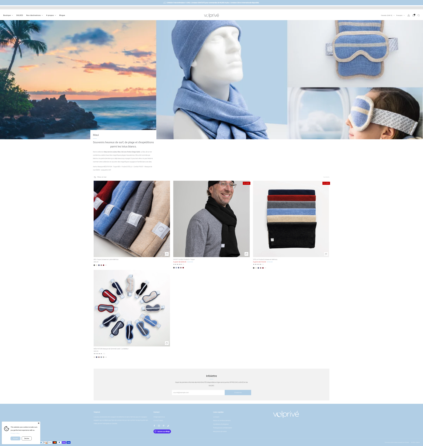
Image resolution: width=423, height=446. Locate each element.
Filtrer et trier (102, 177)
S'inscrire (238, 392)
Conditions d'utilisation (221, 424)
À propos (50, 15)
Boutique (7, 15)
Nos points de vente (220, 431)
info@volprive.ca (159, 417)
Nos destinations (33, 15)
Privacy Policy (15, 433)
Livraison (216, 417)
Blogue (62, 15)
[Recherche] (418, 15)
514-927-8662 (158, 420)
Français (399, 15)
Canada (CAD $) (387, 15)
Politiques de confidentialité (222, 428)
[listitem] (211, 2)
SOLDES (19, 15)
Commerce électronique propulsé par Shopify (397, 442)
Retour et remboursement (222, 420)
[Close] (39, 423)
